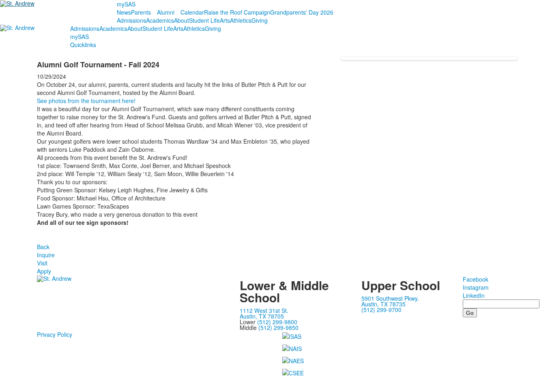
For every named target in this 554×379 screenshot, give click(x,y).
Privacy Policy (54, 334)
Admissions (131, 20)
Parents (141, 12)
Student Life (204, 20)
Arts (225, 20)
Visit (42, 263)
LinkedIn (474, 295)
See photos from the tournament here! (86, 101)
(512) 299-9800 (277, 322)
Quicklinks (83, 45)
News (124, 12)
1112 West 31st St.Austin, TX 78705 (264, 313)
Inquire (46, 255)
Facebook (475, 279)
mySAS (126, 4)
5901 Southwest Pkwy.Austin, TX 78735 (390, 301)
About (181, 20)
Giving (259, 20)
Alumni (165, 12)
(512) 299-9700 (381, 310)
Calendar (192, 12)
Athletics (240, 20)
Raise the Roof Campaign (237, 12)
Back (43, 247)
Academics (160, 20)
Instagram (476, 287)
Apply (44, 271)
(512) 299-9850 (278, 327)
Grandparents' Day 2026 (301, 12)
